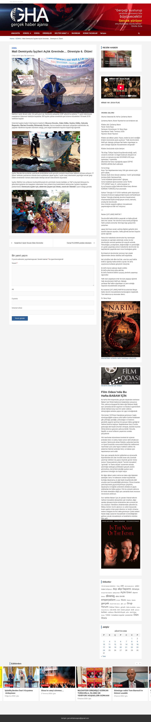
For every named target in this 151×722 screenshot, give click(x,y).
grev (125, 604)
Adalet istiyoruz (106, 589)
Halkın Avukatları (131, 607)
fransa (129, 600)
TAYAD (107, 615)
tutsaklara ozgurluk (117, 615)
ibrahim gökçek (125, 610)
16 (137, 644)
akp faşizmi (124, 588)
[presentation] (136, 663)
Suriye (102, 615)
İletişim (103, 33)
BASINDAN (76, 33)
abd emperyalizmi (129, 586)
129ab (118, 586)
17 (104, 647)
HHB (118, 610)
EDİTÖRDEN (9, 685)
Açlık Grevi (126, 592)
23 (137, 647)
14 (126, 644)
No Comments (29, 55)
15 (132, 644)
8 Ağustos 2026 (10, 696)
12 (115, 644)
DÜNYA (37, 33)
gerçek (105, 603)
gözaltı (123, 607)
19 (115, 647)
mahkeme (111, 612)
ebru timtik (120, 596)
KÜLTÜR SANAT (61, 33)
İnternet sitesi (17, 308)
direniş (110, 596)
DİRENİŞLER (47, 33)
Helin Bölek (113, 610)
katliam (104, 612)
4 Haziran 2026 (119, 696)
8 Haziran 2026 (82, 698)
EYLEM (118, 600)
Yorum (14, 263)
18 (109, 647)
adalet (137, 586)
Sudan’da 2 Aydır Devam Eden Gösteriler (28, 243)
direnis (103, 596)
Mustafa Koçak (119, 612)
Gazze (133, 600)
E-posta (15, 299)
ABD (122, 586)
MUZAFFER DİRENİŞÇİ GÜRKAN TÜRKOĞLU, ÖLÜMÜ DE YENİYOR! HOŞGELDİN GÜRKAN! (93, 693)
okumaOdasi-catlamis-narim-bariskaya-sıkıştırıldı (118, 358)
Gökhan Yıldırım (114, 607)
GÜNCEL (26, 33)
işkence (137, 610)
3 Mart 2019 (16, 55)
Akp (115, 589)
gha (22, 55)
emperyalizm (108, 599)
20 (121, 647)
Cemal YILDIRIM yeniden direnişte (79, 243)
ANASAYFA (15, 33)
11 (109, 644)
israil (132, 610)
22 (132, 647)
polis (127, 612)
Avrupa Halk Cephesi (106, 592)
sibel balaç (133, 612)
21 (126, 647)
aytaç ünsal (116, 592)
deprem (135, 593)
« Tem (103, 656)
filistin (123, 600)
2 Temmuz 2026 (46, 693)
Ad (13, 289)
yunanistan (129, 615)
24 (104, 650)
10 (104, 644)
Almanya (135, 589)
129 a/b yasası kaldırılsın (108, 586)
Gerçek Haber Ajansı (115, 604)
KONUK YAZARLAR (90, 33)
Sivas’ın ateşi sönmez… (52, 690)
